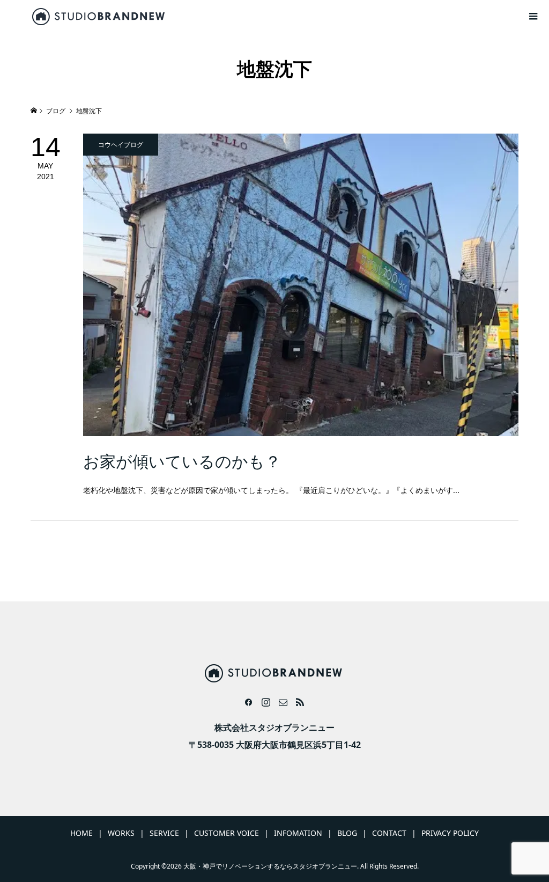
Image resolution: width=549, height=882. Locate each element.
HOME (81, 833)
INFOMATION (298, 833)
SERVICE (164, 833)
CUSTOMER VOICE (226, 833)
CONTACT (389, 833)
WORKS (121, 833)
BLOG (347, 833)
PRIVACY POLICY (450, 833)
